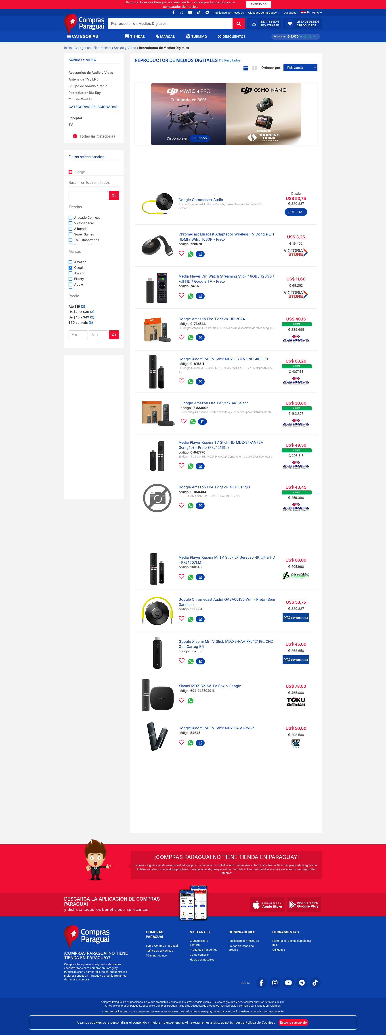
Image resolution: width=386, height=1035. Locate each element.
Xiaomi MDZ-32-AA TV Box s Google (209, 686)
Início (68, 48)
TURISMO (199, 36)
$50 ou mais (78, 322)
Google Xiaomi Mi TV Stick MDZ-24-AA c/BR (216, 728)
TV (71, 125)
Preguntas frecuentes (203, 949)
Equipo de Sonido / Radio (88, 86)
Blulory (79, 279)
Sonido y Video (125, 48)
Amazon (80, 262)
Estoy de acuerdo (293, 1022)
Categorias (82, 48)
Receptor (75, 118)
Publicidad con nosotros (229, 12)
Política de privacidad (159, 950)
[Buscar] (239, 23)
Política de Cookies (259, 1022)
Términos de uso (156, 955)
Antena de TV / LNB (84, 79)
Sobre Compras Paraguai (162, 945)
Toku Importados (86, 240)
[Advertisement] (94, 426)
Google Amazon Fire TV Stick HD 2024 (211, 319)
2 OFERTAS (295, 212)
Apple (78, 284)
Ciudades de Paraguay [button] (262, 12)
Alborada (81, 229)
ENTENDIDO (258, 4)
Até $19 (74, 306)
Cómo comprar (199, 954)
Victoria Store (84, 223)
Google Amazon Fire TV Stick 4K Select (214, 403)
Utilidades (290, 12)
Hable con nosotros (202, 959)
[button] (302, 23)
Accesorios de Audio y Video (91, 72)
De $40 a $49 (79, 317)
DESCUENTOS (234, 36)
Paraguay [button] (313, 12)
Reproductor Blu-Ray (85, 93)
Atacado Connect (87, 217)
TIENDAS (137, 36)
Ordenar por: (271, 68)
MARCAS (167, 36)
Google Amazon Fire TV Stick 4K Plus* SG (214, 487)
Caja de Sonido (80, 99)
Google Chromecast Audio (200, 199)
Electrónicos (102, 48)
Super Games (84, 234)
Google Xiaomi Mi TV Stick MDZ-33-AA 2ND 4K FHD (223, 359)
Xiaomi (79, 273)
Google (79, 267)
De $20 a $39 (79, 312)
